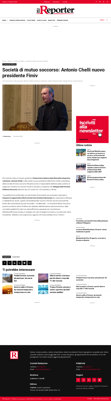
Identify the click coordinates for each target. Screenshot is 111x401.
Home (4, 61)
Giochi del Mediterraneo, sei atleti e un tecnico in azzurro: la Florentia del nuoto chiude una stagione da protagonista (97, 155)
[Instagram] (100, 2)
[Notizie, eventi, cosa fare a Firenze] (55, 10)
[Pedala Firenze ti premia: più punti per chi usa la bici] (7, 278)
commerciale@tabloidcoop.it (90, 369)
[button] (104, 20)
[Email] (29, 263)
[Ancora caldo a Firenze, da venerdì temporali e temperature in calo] (7, 289)
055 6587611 (41, 367)
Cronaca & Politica (19, 61)
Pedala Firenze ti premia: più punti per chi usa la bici (24, 278)
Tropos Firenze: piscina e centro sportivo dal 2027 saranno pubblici (60, 289)
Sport (89, 149)
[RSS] (103, 2)
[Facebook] (96, 2)
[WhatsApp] (19, 263)
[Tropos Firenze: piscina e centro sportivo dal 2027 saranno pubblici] (43, 289)
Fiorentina (79, 218)
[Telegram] (24, 263)
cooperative (16, 257)
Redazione (7, 136)
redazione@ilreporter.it (42, 369)
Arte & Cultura (80, 227)
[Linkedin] (14, 263)
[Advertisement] (55, 42)
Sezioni (10, 61)
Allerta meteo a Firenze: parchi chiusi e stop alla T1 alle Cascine (60, 278)
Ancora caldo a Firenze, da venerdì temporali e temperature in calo (23, 289)
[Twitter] (107, 2)
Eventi (78, 236)
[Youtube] (99, 380)
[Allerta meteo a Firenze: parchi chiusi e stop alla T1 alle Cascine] (43, 278)
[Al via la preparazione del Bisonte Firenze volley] (81, 178)
